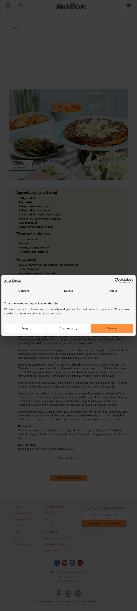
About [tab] (113, 290)
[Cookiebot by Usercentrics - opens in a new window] (117, 280)
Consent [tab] (23, 290)
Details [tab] (68, 290)
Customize (66, 328)
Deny (25, 328)
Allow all (111, 328)
